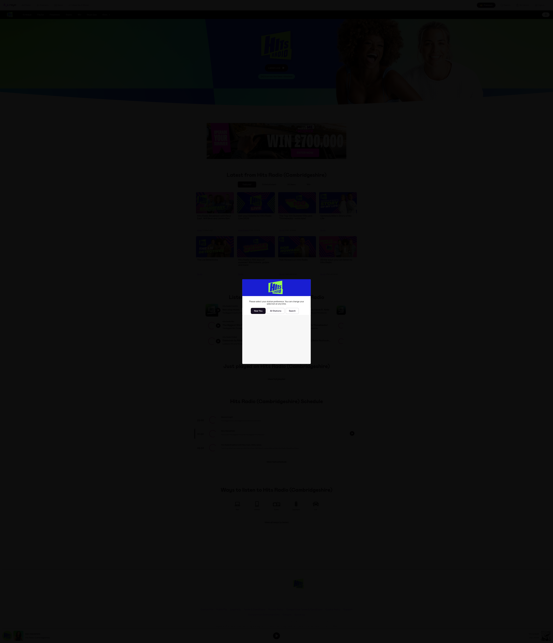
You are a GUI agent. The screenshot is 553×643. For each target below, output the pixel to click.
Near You (258, 310)
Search (292, 310)
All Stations (275, 310)
